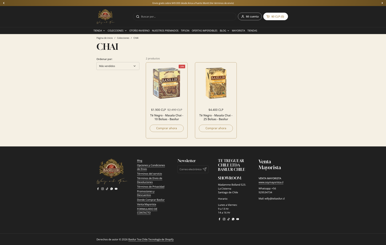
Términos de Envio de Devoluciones (149, 180)
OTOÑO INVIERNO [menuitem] (139, 30)
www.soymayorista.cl (271, 182)
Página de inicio (104, 37)
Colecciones (123, 37)
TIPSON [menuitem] (185, 30)
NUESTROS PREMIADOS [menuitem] (165, 30)
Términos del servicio (149, 173)
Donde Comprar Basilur (151, 199)
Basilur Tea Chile (138, 239)
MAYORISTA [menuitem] (238, 30)
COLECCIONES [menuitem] (115, 30)
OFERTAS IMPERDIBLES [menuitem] (204, 30)
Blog (139, 160)
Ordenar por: (104, 59)
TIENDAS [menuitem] (252, 30)
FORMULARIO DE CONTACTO (147, 211)
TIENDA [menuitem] (97, 30)
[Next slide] (382, 3)
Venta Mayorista (146, 204)
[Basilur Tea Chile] (105, 16)
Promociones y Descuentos (146, 193)
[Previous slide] (4, 3)
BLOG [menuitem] (223, 30)
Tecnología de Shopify (161, 239)
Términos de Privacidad (150, 186)
